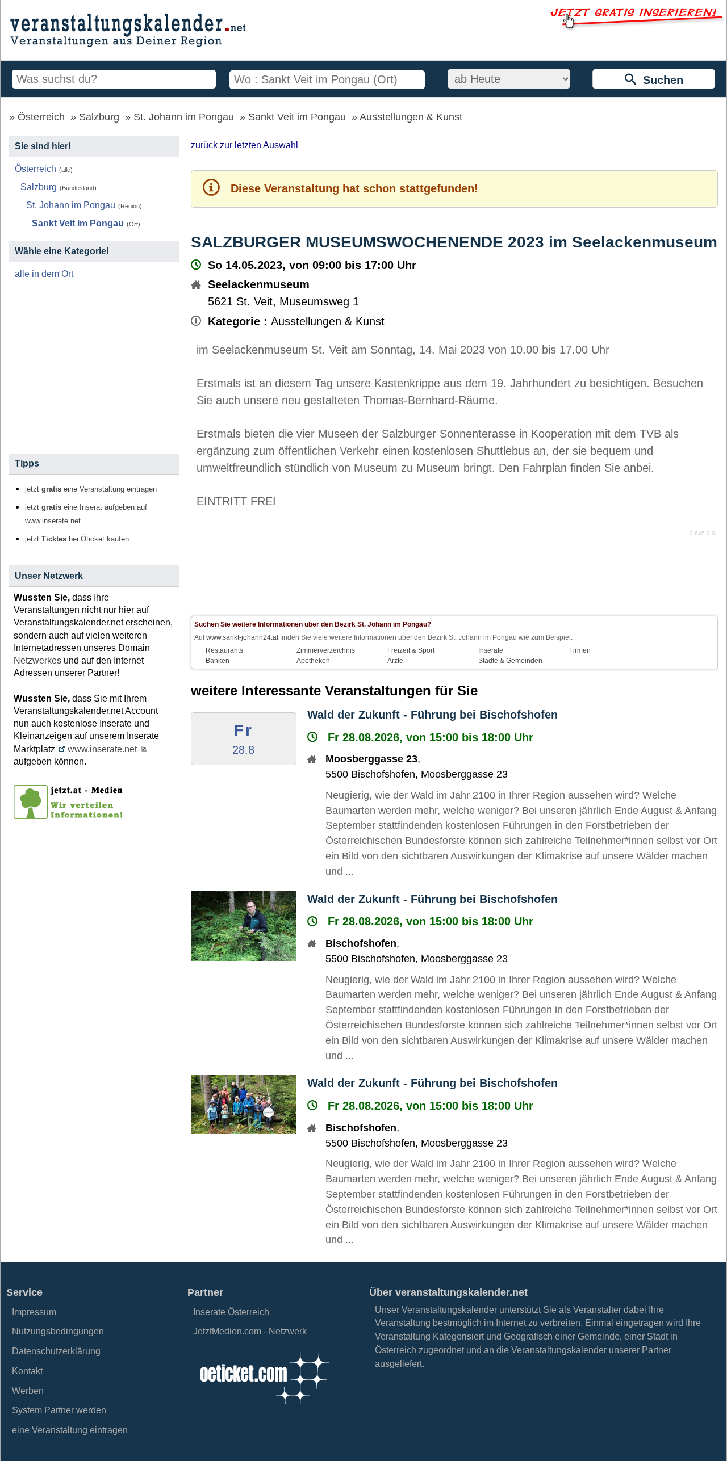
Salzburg (99, 117)
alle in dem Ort (44, 274)
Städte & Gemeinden (510, 661)
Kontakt (27, 1371)
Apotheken (313, 661)
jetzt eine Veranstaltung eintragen (91, 489)
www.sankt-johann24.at (242, 637)
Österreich (41, 117)
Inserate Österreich (231, 1312)
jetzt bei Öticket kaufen (77, 539)
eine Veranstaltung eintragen (70, 1430)
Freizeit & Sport (410, 650)
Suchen (659, 80)
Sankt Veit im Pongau (297, 117)
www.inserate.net (102, 749)
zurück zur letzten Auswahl (244, 145)
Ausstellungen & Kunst (411, 117)
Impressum (34, 1312)
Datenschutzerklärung (56, 1351)
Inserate (490, 650)
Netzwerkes (37, 660)
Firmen (580, 650)
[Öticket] (264, 1407)
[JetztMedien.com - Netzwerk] (70, 815)
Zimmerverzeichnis (325, 650)
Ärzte (395, 661)
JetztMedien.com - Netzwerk (250, 1331)
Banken (217, 661)
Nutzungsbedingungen (58, 1331)
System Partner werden (59, 1410)
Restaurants (224, 650)
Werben (28, 1391)
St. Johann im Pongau (183, 117)
